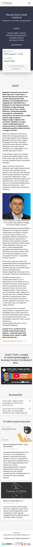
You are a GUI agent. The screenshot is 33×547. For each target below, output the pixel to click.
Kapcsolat (16, 533)
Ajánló (17, 28)
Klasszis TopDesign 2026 (13, 501)
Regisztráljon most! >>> (14, 341)
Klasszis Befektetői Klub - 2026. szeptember (15, 445)
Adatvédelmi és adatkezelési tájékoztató (16, 535)
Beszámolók (16, 45)
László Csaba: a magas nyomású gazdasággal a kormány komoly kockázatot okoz (16, 36)
